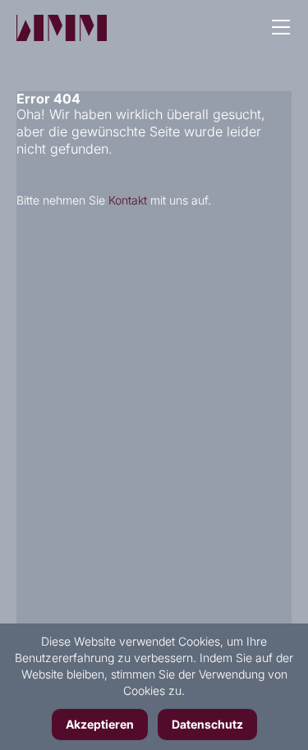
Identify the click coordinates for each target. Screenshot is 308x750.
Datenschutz (207, 724)
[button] (281, 29)
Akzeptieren (100, 724)
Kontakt (127, 200)
